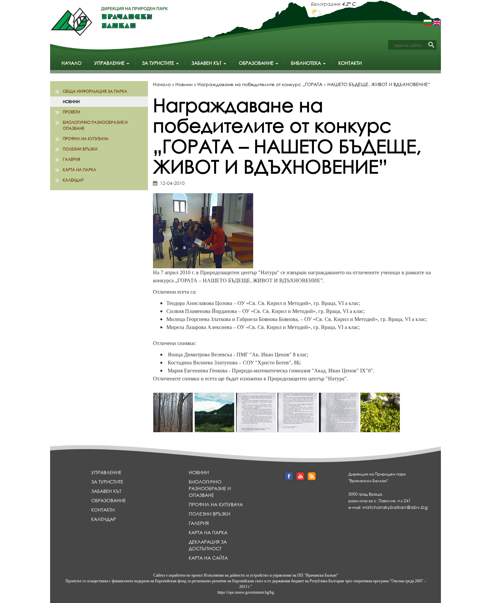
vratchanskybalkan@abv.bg (395, 507)
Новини (71, 101)
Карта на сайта (208, 558)
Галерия (71, 159)
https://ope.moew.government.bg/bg (245, 592)
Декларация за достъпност (208, 545)
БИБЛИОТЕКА (306, 63)
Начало (71, 63)
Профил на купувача (86, 138)
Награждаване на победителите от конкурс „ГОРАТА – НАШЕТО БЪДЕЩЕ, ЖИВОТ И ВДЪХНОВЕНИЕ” (313, 84)
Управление (110, 63)
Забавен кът (207, 63)
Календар (73, 180)
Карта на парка (79, 170)
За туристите (158, 63)
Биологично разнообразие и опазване (95, 125)
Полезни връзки (80, 149)
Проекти (71, 112)
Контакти (350, 63)
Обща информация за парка (95, 91)
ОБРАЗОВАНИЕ (257, 63)
